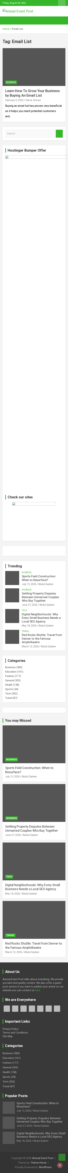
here (37, 990)
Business (11, 82)
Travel (25, 631)
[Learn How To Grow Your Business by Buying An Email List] (34, 67)
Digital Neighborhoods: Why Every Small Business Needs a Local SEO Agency (41, 617)
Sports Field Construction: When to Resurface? (39, 578)
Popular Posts (16, 1096)
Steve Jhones (33, 100)
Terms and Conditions (15, 1032)
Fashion (9, 676)
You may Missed (18, 720)
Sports (9, 689)
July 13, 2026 (29, 584)
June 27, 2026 (29, 604)
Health (9, 684)
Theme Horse (38, 1162)
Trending (15, 566)
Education (11, 671)
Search (59, 134)
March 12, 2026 (30, 646)
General (9, 680)
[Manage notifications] (60, 1165)
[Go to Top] (61, 1157)
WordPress (45, 1167)
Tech (24, 610)
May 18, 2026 (29, 625)
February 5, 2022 (14, 100)
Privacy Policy (10, 1029)
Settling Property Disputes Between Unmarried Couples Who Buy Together (40, 597)
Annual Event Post (42, 1158)
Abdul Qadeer (46, 584)
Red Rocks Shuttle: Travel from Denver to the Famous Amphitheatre (42, 638)
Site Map (8, 1036)
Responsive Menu (61, 3)
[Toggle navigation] (7, 20)
